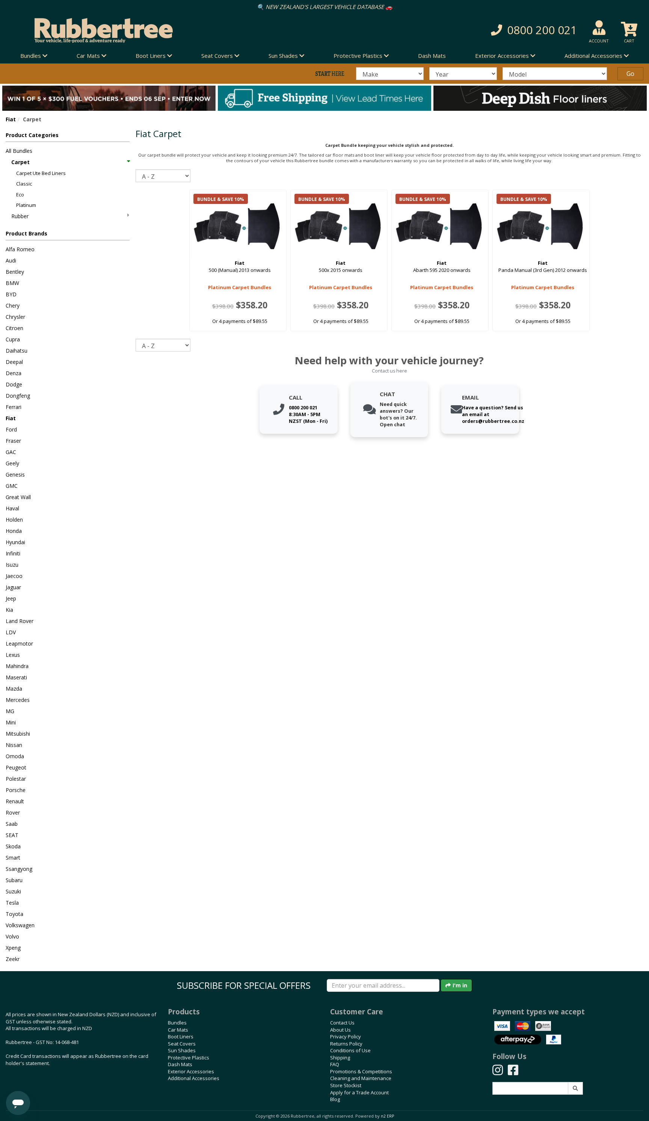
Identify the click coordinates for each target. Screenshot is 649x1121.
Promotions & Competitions (361, 1071)
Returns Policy (346, 1043)
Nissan (14, 744)
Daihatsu (16, 350)
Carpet (20, 162)
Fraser (13, 440)
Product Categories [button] (32, 135)
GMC (12, 485)
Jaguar (13, 587)
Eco (20, 194)
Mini (11, 722)
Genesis (15, 474)
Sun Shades (182, 1050)
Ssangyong (19, 868)
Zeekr (13, 959)
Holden (14, 519)
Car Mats (178, 1029)
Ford (11, 429)
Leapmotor (19, 643)
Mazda (14, 688)
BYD (11, 294)
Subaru (14, 880)
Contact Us (342, 1022)
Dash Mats (432, 55)
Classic (24, 183)
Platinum (26, 205)
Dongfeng (18, 395)
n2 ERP (387, 1116)
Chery (13, 305)
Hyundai (15, 542)
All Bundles (19, 150)
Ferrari (13, 406)
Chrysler (15, 316)
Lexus (13, 654)
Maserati (16, 677)
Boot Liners (180, 1036)
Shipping (340, 1057)
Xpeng (13, 947)
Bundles (177, 1022)
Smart (13, 857)
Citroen (14, 328)
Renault (15, 801)
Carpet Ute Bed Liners (41, 173)
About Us (340, 1029)
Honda (14, 530)
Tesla (12, 902)
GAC (11, 452)
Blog (335, 1099)
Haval (12, 508)
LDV (11, 632)
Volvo (12, 936)
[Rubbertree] (149, 30)
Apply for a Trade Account (359, 1092)
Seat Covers (182, 1043)
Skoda (13, 846)
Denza (13, 373)
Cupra (13, 339)
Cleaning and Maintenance (360, 1078)
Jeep (11, 598)
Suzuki (13, 891)
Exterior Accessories (191, 1071)
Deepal (14, 361)
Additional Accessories (193, 1078)
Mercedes (18, 699)
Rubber (20, 216)
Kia (9, 609)
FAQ (334, 1064)
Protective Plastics (188, 1057)
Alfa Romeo (20, 249)
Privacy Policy (345, 1036)
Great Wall (18, 497)
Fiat (11, 119)
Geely (12, 463)
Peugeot (16, 767)
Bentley (15, 271)
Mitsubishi (18, 733)
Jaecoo (14, 575)
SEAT (12, 835)
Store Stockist (345, 1085)
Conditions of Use (350, 1050)
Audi (11, 260)
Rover (13, 812)
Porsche (16, 790)
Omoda (15, 756)
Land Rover (19, 621)
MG (10, 711)
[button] (470, 30)
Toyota (14, 913)
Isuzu (12, 564)
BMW (12, 283)
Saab (12, 823)
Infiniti (13, 553)
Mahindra (17, 666)
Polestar (16, 778)
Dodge (14, 384)
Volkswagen (20, 925)
